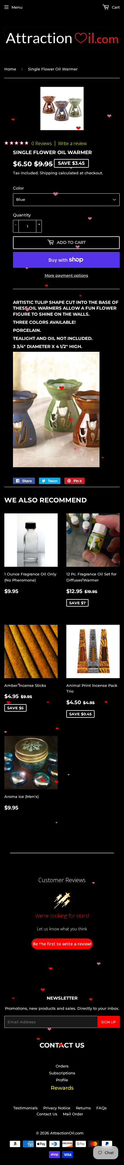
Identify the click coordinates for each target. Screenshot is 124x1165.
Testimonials (25, 1108)
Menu (17, 7)
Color (18, 188)
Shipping (48, 173)
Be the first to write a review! (62, 944)
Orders (62, 1066)
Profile (62, 1080)
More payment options (66, 275)
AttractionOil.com (67, 1133)
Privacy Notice (56, 1108)
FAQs (101, 1108)
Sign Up (108, 1022)
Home (10, 69)
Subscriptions (62, 1073)
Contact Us (47, 1114)
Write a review (72, 143)
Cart (115, 7)
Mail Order (73, 1114)
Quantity (22, 215)
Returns (83, 1108)
